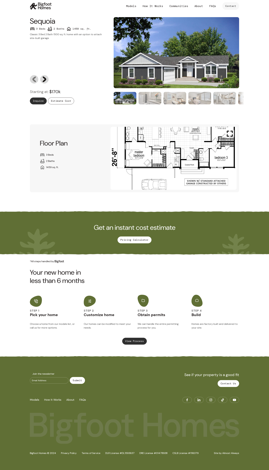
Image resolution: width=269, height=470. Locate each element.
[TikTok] (222, 400)
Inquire (38, 101)
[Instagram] (210, 400)
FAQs (212, 6)
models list (65, 324)
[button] (34, 79)
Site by (226, 453)
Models (131, 6)
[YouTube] (234, 400)
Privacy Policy (69, 453)
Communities (178, 6)
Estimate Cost (61, 101)
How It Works (153, 6)
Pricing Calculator (134, 239)
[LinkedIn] (199, 400)
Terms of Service (91, 453)
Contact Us (228, 383)
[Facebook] (187, 400)
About (198, 6)
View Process (134, 341)
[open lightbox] (174, 158)
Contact (230, 6)
